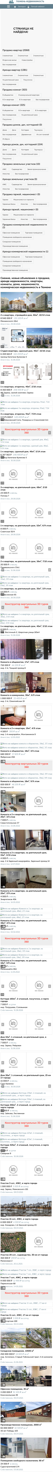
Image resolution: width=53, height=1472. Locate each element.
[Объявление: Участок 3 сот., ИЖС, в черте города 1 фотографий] (26, 1181)
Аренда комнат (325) (13, 105)
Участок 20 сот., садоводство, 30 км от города (24, 1255)
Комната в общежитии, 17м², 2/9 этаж (20, 662)
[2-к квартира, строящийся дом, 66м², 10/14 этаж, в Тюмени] (13, 312)
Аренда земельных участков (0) (19, 179)
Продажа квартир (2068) (15, 50)
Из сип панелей (43, 134)
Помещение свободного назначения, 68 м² (22, 1461)
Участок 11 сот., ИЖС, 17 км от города (20, 1315)
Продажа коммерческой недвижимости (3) (24, 226)
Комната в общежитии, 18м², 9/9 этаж (20, 781)
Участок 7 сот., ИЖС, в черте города (19, 1278)
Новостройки (27, 60)
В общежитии (8, 95)
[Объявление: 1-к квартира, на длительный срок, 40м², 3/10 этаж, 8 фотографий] (26, 617)
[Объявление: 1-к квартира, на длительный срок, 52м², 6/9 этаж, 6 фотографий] (13, 523)
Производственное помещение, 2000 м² (21, 1425)
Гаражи (5, 200)
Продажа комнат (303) (14, 90)
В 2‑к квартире (8, 100)
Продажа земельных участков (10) (21, 164)
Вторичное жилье (9, 60)
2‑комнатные (23, 56)
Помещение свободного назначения (17, 237)
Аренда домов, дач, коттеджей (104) (22, 144)
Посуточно (27, 80)
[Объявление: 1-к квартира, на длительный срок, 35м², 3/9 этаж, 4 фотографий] (26, 579)
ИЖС (4, 169)
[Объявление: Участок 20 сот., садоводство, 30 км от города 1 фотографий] (26, 1252)
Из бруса (6, 139)
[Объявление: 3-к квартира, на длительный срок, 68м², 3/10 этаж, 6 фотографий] (13, 485)
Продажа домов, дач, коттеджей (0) (22, 125)
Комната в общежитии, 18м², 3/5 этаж (20, 751)
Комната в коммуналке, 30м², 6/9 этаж (20, 695)
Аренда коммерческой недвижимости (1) (25, 252)
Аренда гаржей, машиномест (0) (20, 209)
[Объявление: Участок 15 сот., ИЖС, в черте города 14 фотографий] (26, 1216)
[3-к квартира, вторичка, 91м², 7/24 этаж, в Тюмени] (26, 404)
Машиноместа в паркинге (24, 200)
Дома (5, 130)
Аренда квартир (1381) (14, 70)
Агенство (6, 174)
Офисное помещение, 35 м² (15, 1389)
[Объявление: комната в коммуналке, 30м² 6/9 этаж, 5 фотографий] (26, 693)
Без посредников (9, 64)
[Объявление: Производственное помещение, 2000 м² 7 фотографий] (26, 1422)
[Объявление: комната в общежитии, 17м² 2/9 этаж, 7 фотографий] (26, 659)
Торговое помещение (33, 233)
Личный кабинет (38, 7)
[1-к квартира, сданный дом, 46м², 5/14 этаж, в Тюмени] (26, 442)
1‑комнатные (8, 56)
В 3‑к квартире (24, 100)
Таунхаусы (38, 130)
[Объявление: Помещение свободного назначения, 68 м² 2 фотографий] (26, 1458)
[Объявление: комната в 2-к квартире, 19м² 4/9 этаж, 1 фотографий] (26, 726)
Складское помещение (12, 242)
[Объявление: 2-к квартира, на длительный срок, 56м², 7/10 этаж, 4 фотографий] (13, 559)
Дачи (14, 130)
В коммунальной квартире (29, 95)
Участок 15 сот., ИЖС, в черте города (19, 1219)
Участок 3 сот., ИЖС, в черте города (19, 1183)
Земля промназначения (36, 169)
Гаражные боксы (9, 204)
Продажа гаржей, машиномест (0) (21, 194)
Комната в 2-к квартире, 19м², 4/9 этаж (21, 728)
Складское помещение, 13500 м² (17, 1351)
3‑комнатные (38, 56)
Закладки (22, 7)
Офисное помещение (11, 233)
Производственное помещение (15, 246)
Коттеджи (25, 130)
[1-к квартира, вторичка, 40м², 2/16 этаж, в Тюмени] (13, 384)
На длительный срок (11, 80)
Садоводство (17, 169)
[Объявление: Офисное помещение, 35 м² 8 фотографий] (26, 1386)
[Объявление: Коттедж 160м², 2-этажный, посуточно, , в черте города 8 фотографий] (13, 996)
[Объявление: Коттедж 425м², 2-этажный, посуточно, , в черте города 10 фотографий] (26, 1135)
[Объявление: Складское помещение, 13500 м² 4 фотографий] (26, 1348)
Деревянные (26, 134)
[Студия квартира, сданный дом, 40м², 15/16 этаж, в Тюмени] (13, 348)
